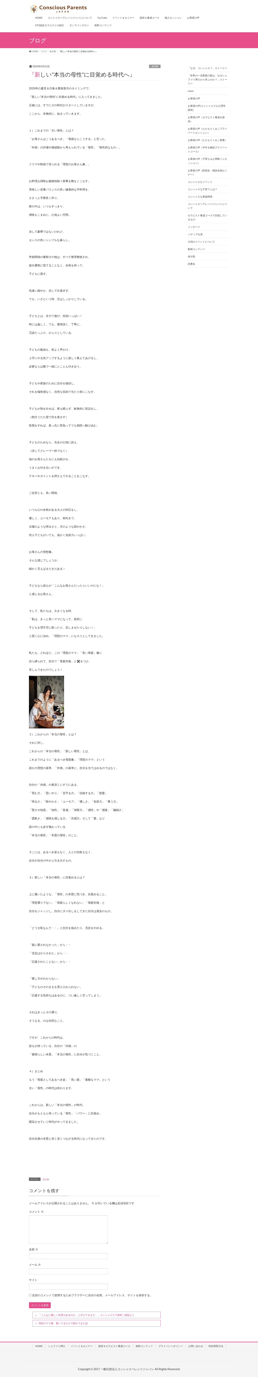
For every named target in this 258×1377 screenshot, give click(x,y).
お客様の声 (194, 98)
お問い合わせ (195, 1346)
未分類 (155, 66)
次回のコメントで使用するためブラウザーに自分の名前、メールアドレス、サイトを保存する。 (92, 1295)
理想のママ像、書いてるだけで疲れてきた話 (63, 1323)
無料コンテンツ (144, 1346)
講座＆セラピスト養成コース (114, 1346)
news (191, 91)
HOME (39, 1346)
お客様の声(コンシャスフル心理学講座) (207, 107)
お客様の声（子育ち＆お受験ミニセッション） (207, 160)
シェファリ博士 (56, 1346)
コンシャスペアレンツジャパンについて (207, 206)
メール (35, 1264)
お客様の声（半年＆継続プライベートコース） (207, 149)
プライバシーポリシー (170, 1346)
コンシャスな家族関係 (200, 196)
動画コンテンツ (196, 249)
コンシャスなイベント (200, 181)
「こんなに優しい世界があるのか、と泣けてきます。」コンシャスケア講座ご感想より (86, 1315)
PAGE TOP (249, 1332)
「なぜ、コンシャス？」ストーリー (207, 68)
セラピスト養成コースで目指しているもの (207, 217)
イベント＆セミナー (82, 1346)
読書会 (191, 263)
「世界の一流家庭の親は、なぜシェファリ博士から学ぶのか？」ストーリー (207, 79)
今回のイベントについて (201, 241)
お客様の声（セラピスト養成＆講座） (206, 119)
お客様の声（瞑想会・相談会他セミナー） (207, 172)
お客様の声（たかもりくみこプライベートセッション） (207, 130)
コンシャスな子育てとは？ (202, 189)
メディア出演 (195, 234)
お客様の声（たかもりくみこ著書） (207, 140)
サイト (33, 1280)
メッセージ (194, 226)
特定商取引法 (216, 1346)
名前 (33, 1249)
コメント (36, 1211)
